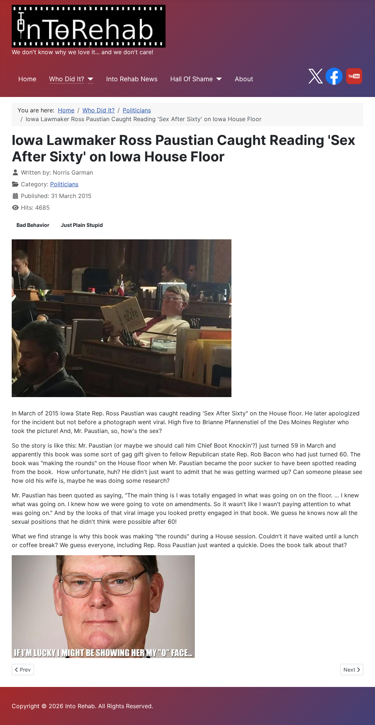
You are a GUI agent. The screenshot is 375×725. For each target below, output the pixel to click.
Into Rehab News (131, 79)
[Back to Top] (362, 711)
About (244, 79)
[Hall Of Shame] (217, 79)
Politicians (64, 184)
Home (27, 79)
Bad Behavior (32, 225)
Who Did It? (66, 79)
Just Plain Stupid (82, 225)
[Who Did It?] (88, 79)
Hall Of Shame (191, 79)
